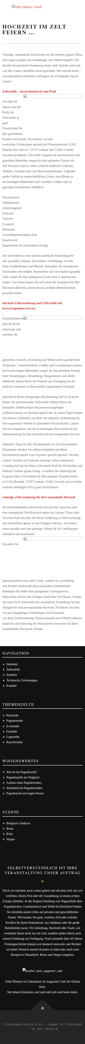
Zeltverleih (13, 669)
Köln (9, 834)
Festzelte (11, 731)
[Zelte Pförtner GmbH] (42, 7)
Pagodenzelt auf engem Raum (25, 793)
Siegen (10, 839)
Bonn (9, 828)
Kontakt (11, 685)
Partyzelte (12, 715)
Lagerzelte (12, 736)
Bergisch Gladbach (18, 823)
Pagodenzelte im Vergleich (23, 777)
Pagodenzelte (14, 720)
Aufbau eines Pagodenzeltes (24, 782)
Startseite (12, 664)
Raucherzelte (14, 742)
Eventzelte (12, 726)
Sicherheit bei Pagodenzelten (24, 788)
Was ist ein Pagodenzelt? (21, 772)
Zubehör (11, 674)
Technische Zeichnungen (22, 680)
